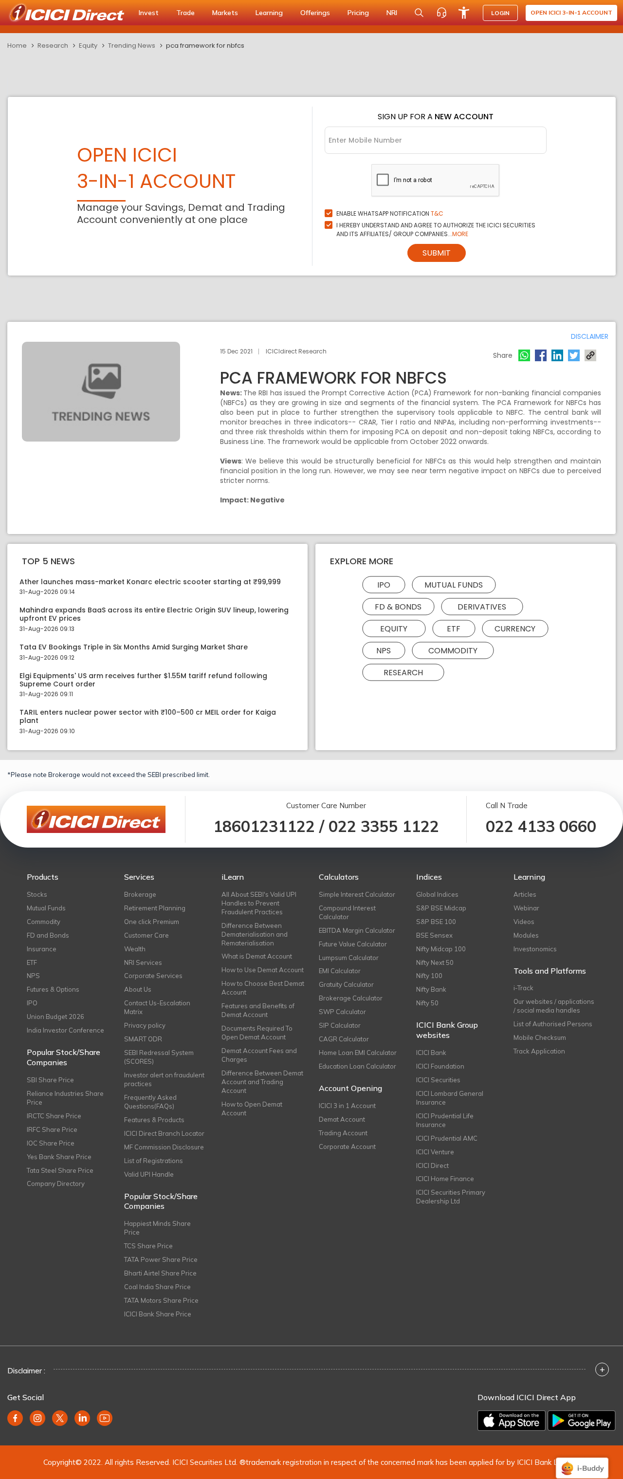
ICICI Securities (438, 1080)
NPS (383, 650)
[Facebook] (541, 355)
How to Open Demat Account (251, 1108)
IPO (383, 584)
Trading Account (343, 1133)
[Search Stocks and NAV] (419, 12)
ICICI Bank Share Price (157, 1314)
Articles (524, 894)
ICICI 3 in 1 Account (347, 1105)
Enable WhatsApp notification (389, 213)
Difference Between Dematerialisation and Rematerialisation (254, 934)
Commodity (452, 650)
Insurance (41, 949)
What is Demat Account (256, 956)
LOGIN (500, 13)
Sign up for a (436, 116)
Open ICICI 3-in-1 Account (571, 12)
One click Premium (151, 921)
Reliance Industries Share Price (65, 1098)
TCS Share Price (148, 1246)
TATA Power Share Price (161, 1259)
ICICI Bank (431, 1052)
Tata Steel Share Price (60, 1170)
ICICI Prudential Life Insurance (445, 1120)
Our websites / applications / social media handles (553, 1006)
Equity (88, 45)
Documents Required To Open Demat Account (257, 1032)
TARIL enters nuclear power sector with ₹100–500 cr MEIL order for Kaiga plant (147, 716)
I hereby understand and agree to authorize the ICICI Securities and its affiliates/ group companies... (435, 229)
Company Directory (56, 1183)
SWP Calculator (342, 1012)
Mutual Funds (453, 584)
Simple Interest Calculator (357, 894)
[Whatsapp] (524, 355)
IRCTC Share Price (54, 1116)
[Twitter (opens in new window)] (60, 1418)
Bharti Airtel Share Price (160, 1273)
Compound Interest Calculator (347, 912)
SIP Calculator (340, 1025)
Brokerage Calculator (351, 998)
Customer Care (146, 935)
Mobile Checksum (539, 1037)
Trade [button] (185, 12)
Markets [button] (225, 12)
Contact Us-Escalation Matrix (157, 1007)
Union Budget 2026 (55, 1016)
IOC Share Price (50, 1143)
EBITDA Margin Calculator (357, 930)
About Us (137, 989)
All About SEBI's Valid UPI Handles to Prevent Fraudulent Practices (258, 903)
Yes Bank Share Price (59, 1157)
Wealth (135, 949)
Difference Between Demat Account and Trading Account (262, 1081)
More (460, 234)
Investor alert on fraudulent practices (164, 1079)
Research (52, 45)
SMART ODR (143, 1039)
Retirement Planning (154, 908)
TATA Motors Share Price (161, 1300)
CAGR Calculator (344, 1039)
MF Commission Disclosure (164, 1147)
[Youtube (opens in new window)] (104, 1418)
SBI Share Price (50, 1080)
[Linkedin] (557, 355)
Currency (515, 628)
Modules (526, 935)
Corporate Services (153, 976)
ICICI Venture (435, 1152)
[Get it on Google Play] (582, 1420)
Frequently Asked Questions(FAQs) (150, 1101)
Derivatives (482, 606)
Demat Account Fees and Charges (259, 1055)
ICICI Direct (432, 1165)
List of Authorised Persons (552, 1024)
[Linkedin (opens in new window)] (82, 1418)
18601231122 (264, 826)
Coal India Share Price (157, 1287)
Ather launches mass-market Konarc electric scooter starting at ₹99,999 (150, 582)
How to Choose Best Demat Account (262, 988)
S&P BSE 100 (436, 921)
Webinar (526, 908)
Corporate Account (347, 1146)
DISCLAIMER (589, 336)
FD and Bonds (48, 935)
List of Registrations (153, 1161)
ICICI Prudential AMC (446, 1138)
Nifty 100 (429, 976)
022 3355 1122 (384, 826)
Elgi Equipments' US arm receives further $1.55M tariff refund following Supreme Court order (143, 680)
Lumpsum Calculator (349, 957)
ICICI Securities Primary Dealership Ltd (450, 1196)
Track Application (539, 1051)
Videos (523, 921)
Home (17, 45)
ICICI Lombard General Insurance (449, 1098)
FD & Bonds (398, 606)
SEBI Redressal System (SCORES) (159, 1057)
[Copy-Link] (590, 355)
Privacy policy (144, 1025)
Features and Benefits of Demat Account (257, 1010)
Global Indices (437, 894)
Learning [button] (269, 12)
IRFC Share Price (52, 1129)
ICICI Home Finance (445, 1179)
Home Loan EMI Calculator (358, 1052)
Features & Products (154, 1120)
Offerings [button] (315, 12)
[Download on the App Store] (511, 1420)
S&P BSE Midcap (441, 908)
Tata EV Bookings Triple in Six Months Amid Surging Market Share (133, 647)
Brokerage (140, 894)
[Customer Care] (441, 12)
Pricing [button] (358, 12)
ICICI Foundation (440, 1066)
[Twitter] (574, 355)
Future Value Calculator (353, 944)
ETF (453, 628)
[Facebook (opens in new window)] (15, 1418)
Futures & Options (53, 989)
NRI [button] (391, 12)
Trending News (131, 45)
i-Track (523, 988)
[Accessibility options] (464, 12)
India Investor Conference (65, 1030)
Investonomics (535, 949)
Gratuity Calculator (346, 984)
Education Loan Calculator (357, 1066)
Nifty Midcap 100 (441, 949)
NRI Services (143, 962)
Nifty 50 (427, 1003)
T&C (437, 213)
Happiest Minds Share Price (157, 1228)
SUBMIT (436, 253)
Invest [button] (149, 12)
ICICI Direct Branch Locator (164, 1133)
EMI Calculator (340, 971)
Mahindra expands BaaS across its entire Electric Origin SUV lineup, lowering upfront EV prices (154, 614)
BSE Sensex (434, 935)
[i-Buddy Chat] (582, 1461)
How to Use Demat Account (262, 970)
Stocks (37, 894)
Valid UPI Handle (149, 1174)
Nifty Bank (431, 989)
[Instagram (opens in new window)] (37, 1418)
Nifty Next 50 (435, 962)
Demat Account (342, 1119)
